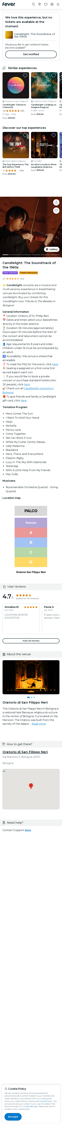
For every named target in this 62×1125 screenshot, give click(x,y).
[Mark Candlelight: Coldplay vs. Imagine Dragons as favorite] (54, 75)
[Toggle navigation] (58, 4)
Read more (39, 723)
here (55, 364)
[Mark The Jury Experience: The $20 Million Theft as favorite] (25, 135)
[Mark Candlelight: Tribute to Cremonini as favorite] (25, 75)
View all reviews (31, 641)
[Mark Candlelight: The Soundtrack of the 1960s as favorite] (56, 210)
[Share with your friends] (56, 202)
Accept (13, 1116)
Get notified (31, 54)
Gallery (53, 249)
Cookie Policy (46, 1101)
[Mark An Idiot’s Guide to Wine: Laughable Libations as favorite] (54, 135)
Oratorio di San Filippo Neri (25, 752)
